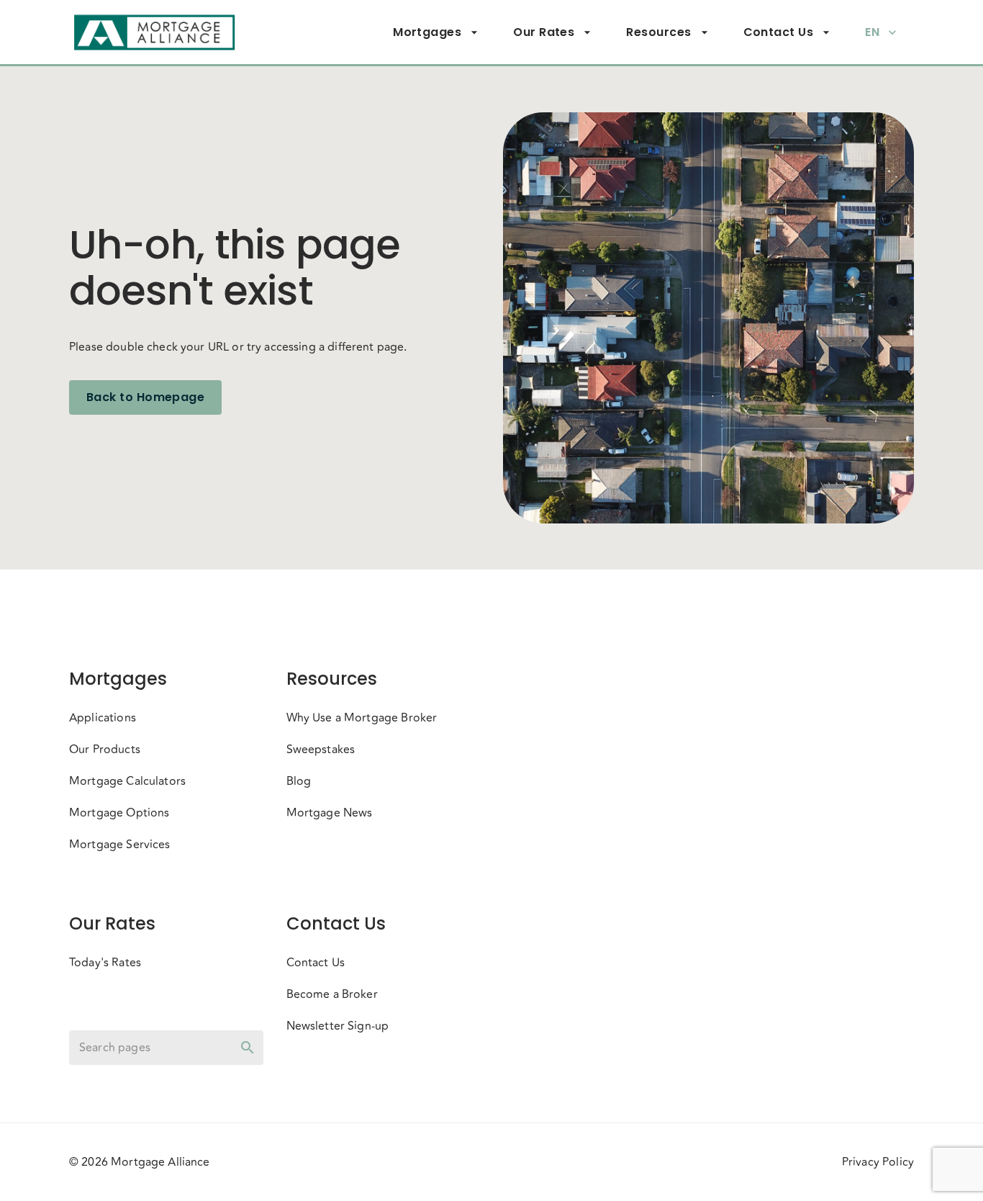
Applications (102, 718)
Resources (658, 32)
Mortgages (427, 32)
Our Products (104, 749)
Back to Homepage (145, 397)
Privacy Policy (878, 1162)
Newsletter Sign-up (337, 1026)
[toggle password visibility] (247, 1047)
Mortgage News (329, 813)
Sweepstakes (320, 749)
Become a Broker (332, 994)
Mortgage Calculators (127, 781)
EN (872, 32)
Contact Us (778, 32)
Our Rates (543, 32)
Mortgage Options (119, 813)
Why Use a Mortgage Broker (362, 718)
